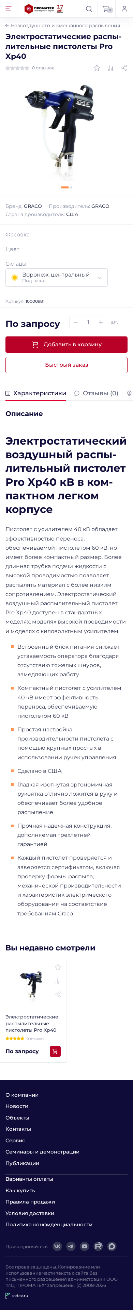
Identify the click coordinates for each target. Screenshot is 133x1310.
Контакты (18, 1129)
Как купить (20, 1190)
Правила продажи (30, 1201)
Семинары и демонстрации (42, 1151)
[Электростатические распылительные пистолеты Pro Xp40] (66, 130)
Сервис (15, 1140)
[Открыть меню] (8, 8)
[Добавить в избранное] (96, 68)
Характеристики (39, 393)
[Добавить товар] (101, 322)
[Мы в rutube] (98, 1246)
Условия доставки (29, 1213)
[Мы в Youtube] (84, 1246)
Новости (16, 1106)
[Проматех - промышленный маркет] (44, 8)
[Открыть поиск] (89, 8)
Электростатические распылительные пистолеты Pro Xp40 (31, 1023)
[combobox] (56, 277)
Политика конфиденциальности (48, 1224)
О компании (22, 1095)
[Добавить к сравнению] (110, 68)
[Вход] (124, 8)
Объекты (17, 1117)
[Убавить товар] (76, 322)
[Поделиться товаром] (124, 68)
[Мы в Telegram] (71, 1246)
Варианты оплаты (29, 1179)
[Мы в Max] (112, 1246)
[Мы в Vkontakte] (57, 1246)
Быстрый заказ (66, 365)
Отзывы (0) (100, 393)
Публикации (22, 1163)
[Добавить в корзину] (55, 1051)
